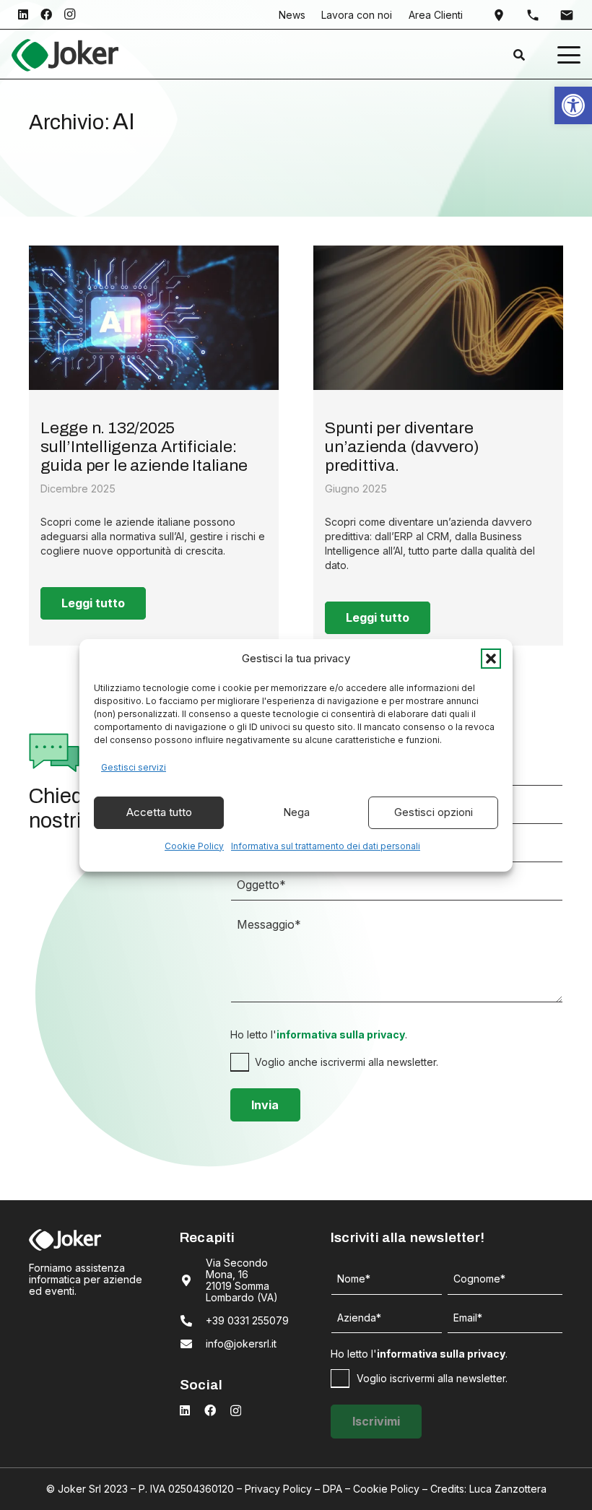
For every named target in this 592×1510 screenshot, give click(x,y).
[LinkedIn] (23, 14)
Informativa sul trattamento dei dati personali (325, 846)
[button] (491, 658)
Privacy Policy (278, 1489)
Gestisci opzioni (433, 812)
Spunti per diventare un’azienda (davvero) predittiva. (402, 446)
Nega (296, 812)
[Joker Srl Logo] (65, 55)
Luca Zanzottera (508, 1489)
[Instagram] (69, 14)
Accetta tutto (159, 812)
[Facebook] (46, 14)
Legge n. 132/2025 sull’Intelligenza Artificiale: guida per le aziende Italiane (144, 446)
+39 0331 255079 (247, 1320)
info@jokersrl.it (241, 1343)
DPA (332, 1489)
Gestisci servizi (133, 767)
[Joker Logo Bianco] (65, 1240)
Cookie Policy (194, 846)
